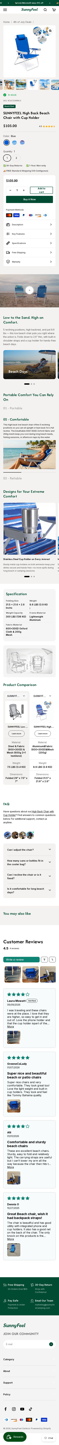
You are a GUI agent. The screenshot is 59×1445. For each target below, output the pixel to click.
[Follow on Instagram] (14, 1409)
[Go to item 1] (13, 974)
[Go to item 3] (48, 974)
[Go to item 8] (9, 84)
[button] (27, 384)
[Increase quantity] (24, 190)
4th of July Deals (22, 22)
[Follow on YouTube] (22, 1409)
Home (6, 22)
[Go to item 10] (33, 84)
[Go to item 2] (30, 974)
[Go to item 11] (44, 84)
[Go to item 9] (21, 84)
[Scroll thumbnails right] (51, 974)
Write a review (15, 959)
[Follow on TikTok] (30, 1409)
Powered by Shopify (41, 1428)
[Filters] (44, 959)
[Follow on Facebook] (5, 1409)
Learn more (16, 734)
